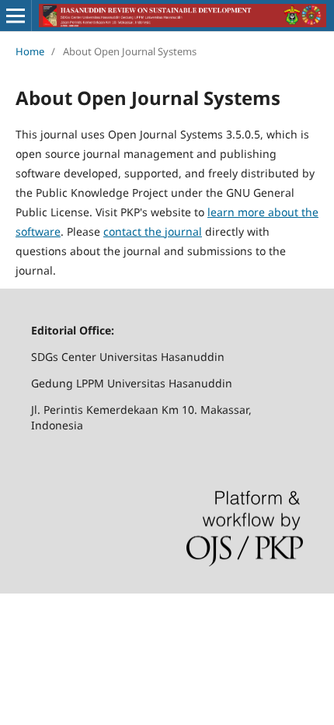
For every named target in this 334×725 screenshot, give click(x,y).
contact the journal (152, 231)
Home (30, 51)
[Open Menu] (15, 15)
